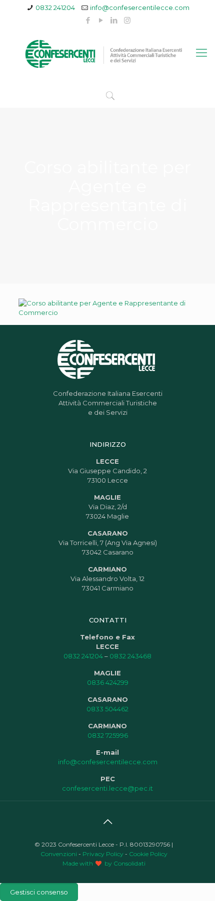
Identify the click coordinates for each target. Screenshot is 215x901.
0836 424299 (107, 682)
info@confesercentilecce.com (140, 7)
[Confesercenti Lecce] (107, 52)
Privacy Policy (103, 854)
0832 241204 (55, 7)
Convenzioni (58, 854)
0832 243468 (131, 656)
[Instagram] (127, 20)
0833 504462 (107, 709)
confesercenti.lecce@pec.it (107, 788)
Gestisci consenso (39, 892)
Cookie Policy (148, 854)
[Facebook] (88, 20)
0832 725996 (108, 735)
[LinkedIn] (114, 20)
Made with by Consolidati (104, 863)
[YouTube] (101, 20)
